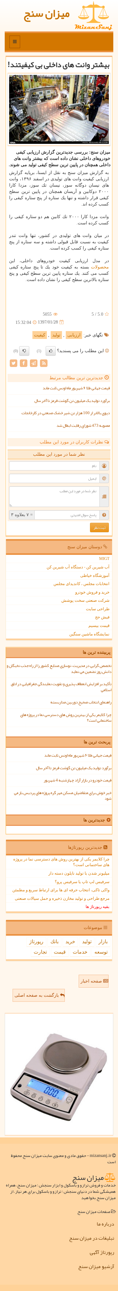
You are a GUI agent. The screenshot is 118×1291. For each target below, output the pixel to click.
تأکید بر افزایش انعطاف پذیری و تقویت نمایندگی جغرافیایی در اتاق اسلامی (61, 687)
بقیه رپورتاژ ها (98, 906)
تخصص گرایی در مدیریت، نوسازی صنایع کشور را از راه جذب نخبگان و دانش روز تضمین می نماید (59, 669)
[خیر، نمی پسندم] (24, 351)
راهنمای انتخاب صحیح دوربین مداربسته (80, 702)
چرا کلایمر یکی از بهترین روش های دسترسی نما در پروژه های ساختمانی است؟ (65, 718)
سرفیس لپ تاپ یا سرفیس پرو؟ (82, 881)
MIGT (104, 558)
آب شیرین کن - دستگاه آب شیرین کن (78, 567)
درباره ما (105, 1224)
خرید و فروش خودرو (92, 592)
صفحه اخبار (92, 981)
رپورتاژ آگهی (102, 1252)
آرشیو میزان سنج (96, 1266)
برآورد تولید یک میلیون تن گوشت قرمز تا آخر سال (72, 401)
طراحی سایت (98, 608)
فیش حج (102, 617)
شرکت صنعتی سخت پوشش (85, 600)
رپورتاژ (36, 941)
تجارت (40, 952)
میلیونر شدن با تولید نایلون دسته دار (79, 873)
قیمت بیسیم (99, 625)
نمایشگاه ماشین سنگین (89, 634)
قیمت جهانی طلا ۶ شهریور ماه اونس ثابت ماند (76, 388)
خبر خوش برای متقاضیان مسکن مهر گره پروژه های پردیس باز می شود (62, 796)
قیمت (60, 952)
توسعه (101, 952)
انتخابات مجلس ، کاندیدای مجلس (81, 583)
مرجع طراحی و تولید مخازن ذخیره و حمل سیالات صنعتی (62, 898)
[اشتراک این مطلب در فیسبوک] (23, 362)
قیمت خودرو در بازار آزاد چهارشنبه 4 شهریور (77, 780)
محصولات (100, 267)
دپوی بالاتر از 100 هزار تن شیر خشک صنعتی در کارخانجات (65, 413)
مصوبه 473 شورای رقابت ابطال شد (83, 425)
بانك (54, 941)
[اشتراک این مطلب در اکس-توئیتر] (13, 362)
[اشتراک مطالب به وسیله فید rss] (43, 362)
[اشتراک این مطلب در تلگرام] (33, 362)
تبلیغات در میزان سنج (91, 1238)
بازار (103, 941)
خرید (70, 941)
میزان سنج (46, 13)
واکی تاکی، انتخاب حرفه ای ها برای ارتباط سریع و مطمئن (61, 890)
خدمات (80, 952)
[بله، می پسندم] (51, 351)
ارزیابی (74, 335)
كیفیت (39, 335)
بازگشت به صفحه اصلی (37, 995)
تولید (56, 335)
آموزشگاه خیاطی (95, 575)
